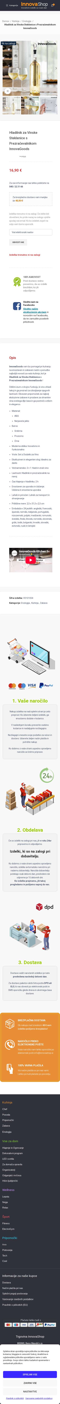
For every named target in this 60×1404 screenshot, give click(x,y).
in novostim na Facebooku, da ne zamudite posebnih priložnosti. (36, 315)
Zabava (43, 603)
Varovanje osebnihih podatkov (38, 1398)
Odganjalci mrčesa (11, 1175)
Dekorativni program (12, 1153)
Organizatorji (8, 1170)
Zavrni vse (30, 1383)
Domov (6, 21)
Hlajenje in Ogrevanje (13, 1148)
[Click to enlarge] (8, 91)
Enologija (27, 21)
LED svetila (8, 1159)
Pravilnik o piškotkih (15, 1398)
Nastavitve (30, 1391)
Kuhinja (16, 21)
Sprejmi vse (30, 1374)
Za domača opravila (12, 1164)
